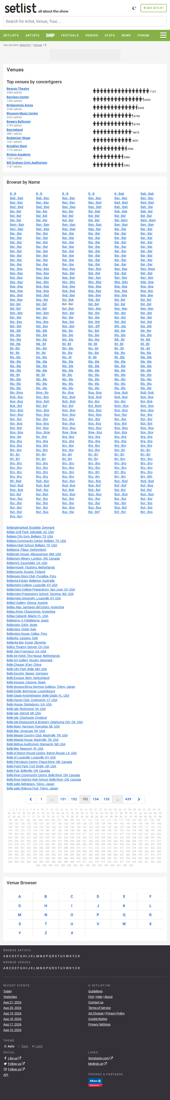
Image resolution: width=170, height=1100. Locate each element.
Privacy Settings (99, 1024)
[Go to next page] (139, 799)
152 (74, 799)
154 (96, 799)
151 (63, 799)
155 (107, 799)
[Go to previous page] (30, 799)
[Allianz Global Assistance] (95, 1082)
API (5, 1075)
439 (128, 799)
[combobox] (85, 21)
